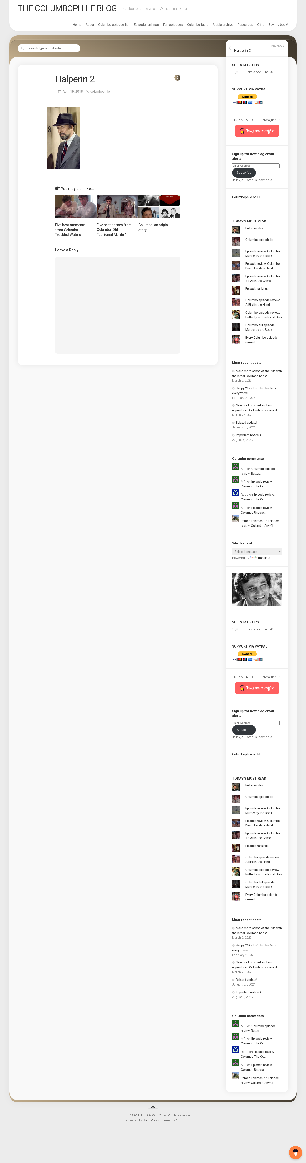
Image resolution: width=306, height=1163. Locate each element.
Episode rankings (146, 25)
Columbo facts (197, 25)
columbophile (100, 92)
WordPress (151, 1120)
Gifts (260, 25)
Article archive (223, 25)
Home (77, 25)
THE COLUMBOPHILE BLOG (67, 8)
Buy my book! (278, 25)
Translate (263, 558)
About (90, 25)
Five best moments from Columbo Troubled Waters (70, 230)
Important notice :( (248, 435)
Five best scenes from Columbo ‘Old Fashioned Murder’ (114, 230)
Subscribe (244, 173)
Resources (245, 25)
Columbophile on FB (246, 197)
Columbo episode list (113, 25)
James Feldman (252, 521)
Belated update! (246, 422)
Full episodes (173, 25)
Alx (178, 1120)
